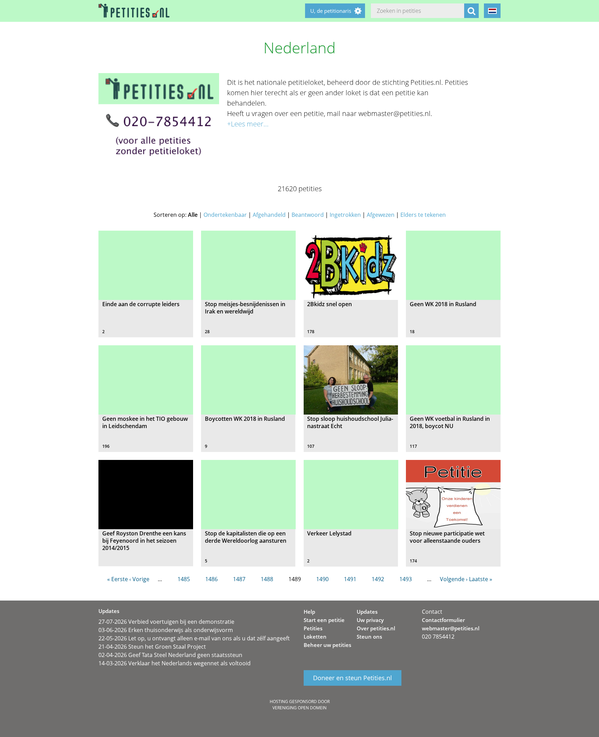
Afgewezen (380, 215)
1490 (322, 579)
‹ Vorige (139, 579)
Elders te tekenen (423, 215)
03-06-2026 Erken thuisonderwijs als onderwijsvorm (165, 630)
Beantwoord (308, 215)
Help (309, 611)
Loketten (315, 636)
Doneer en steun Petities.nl (352, 678)
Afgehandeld (269, 215)
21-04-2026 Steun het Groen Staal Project (152, 646)
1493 (405, 579)
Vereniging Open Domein (299, 708)
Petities (313, 628)
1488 (267, 579)
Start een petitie (324, 619)
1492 (378, 579)
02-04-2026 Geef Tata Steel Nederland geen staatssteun (170, 655)
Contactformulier (443, 619)
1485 (183, 579)
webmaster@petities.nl (450, 628)
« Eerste (117, 579)
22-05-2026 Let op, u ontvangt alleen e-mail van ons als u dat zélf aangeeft (194, 638)
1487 (239, 579)
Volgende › (454, 579)
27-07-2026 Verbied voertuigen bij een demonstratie (166, 621)
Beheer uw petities (327, 644)
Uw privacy (370, 619)
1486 (211, 579)
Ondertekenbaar (225, 215)
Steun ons (369, 636)
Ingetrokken (345, 215)
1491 (350, 579)
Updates (367, 611)
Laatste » (480, 579)
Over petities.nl (376, 628)
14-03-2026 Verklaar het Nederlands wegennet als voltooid (174, 663)
